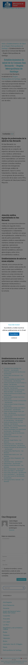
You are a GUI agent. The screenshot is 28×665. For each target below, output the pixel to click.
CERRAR (14, 338)
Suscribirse (14, 334)
